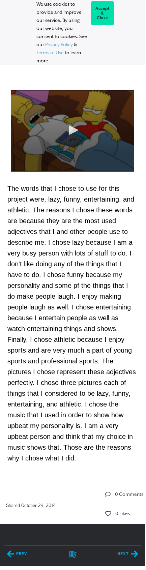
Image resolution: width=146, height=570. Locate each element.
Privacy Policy (59, 44)
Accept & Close (102, 13)
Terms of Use (50, 52)
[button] (72, 130)
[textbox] (72, 273)
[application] (72, 131)
